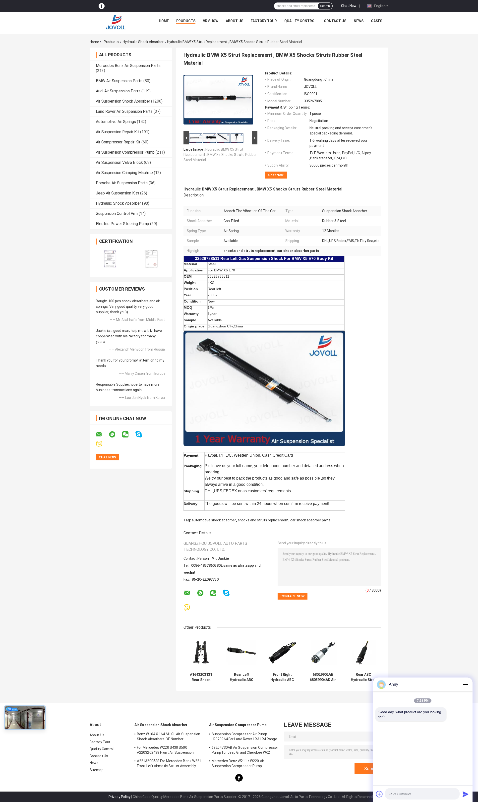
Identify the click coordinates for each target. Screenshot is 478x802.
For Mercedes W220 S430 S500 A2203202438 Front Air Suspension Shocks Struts (165, 750)
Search (325, 6)
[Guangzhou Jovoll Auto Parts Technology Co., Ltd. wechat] (128, 434)
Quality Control (300, 21)
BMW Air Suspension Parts (119, 80)
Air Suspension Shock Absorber (123, 101)
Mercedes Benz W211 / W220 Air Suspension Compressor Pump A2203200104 (238, 764)
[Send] (466, 794)
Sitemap (97, 770)
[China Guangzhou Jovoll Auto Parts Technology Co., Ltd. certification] (110, 259)
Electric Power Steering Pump (122, 223)
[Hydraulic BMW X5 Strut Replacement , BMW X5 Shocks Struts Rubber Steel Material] (218, 100)
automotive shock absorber (214, 520)
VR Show (210, 21)
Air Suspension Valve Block (119, 162)
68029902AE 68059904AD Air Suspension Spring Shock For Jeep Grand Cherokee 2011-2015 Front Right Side (322, 677)
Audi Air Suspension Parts (118, 91)
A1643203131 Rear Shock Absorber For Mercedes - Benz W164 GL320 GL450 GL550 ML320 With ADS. (201, 677)
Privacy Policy (119, 797)
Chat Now (349, 6)
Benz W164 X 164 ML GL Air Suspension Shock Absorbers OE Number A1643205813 (168, 737)
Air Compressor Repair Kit (118, 142)
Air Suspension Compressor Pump (125, 152)
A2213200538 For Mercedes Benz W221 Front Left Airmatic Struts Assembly (169, 763)
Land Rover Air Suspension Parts (124, 111)
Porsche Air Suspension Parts (122, 183)
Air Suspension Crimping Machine (124, 172)
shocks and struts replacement (263, 520)
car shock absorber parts (310, 520)
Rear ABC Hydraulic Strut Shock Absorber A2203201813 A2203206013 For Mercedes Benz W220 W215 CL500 (363, 677)
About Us (234, 21)
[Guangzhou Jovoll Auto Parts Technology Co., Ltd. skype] (141, 434)
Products (185, 21)
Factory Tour (264, 21)
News (358, 21)
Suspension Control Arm (117, 213)
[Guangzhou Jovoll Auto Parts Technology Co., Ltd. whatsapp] (115, 434)
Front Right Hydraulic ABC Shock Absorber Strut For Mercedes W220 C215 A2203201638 (282, 677)
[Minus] (466, 684)
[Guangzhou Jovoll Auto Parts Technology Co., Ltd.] (115, 22)
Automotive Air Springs (116, 121)
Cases (376, 21)
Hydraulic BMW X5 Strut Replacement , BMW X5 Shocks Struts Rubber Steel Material (220, 154)
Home (164, 21)
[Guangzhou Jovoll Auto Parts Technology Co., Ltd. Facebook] (101, 6)
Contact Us (335, 21)
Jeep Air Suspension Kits (117, 193)
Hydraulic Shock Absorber (143, 42)
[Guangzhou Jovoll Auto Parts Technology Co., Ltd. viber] (102, 444)
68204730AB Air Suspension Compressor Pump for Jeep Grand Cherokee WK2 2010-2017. (245, 750)
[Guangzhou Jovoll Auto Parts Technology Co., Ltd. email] (102, 434)
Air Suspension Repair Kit (117, 131)
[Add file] (379, 794)
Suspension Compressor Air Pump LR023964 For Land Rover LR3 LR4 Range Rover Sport (244, 737)
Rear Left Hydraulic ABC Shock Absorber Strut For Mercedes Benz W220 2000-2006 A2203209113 (241, 677)
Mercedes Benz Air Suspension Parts (128, 65)
